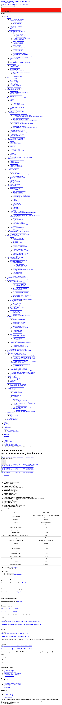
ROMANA (15, 567)
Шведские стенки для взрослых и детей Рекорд (25, 115)
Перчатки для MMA (15, 306)
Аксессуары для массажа (19, 276)
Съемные (12, 153)
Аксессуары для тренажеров (17, 228)
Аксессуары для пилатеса (19, 256)
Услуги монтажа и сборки (13, 351)
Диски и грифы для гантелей (20, 327)
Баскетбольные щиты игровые (23, 402)
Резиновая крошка (20, 285)
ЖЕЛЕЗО (9, 316)
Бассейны (12, 389)
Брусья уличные (17, 23)
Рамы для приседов (15, 181)
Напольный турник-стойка (17, 150)
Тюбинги (9, 414)
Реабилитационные (18, 192)
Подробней (24, 582)
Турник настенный (15, 147)
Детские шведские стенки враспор (22, 124)
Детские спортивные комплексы (15, 139)
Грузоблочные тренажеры (16, 170)
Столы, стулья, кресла (15, 143)
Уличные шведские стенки (14, 87)
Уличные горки (14, 60)
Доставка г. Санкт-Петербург (11, 674)
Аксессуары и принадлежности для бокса (20, 315)
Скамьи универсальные (16, 165)
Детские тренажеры (18, 365)
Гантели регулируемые (19, 326)
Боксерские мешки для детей (20, 297)
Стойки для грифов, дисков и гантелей (20, 342)
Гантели (12, 318)
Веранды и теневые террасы (17, 111)
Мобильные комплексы (16, 28)
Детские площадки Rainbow (20, 32)
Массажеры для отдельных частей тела (23, 269)
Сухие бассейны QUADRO (20, 368)
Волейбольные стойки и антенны (24, 407)
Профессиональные (15, 68)
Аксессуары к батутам (15, 85)
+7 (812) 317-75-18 (8, 694)
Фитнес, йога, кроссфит (13, 235)
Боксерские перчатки (15, 300)
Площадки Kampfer (18, 49)
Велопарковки (16, 103)
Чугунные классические (19, 337)
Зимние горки (10, 412)
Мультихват (13, 154)
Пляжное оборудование (16, 110)
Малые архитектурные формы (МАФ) (16, 97)
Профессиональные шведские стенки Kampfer (25, 120)
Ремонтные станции (18, 105)
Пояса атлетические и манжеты (18, 349)
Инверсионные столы (12, 230)
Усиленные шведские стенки (20, 119)
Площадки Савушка (18, 42)
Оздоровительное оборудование (15, 257)
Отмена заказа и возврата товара (12, 684)
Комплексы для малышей (19, 53)
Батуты (9, 77)
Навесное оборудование (16, 88)
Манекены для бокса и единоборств (22, 295)
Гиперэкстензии (14, 164)
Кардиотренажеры (11, 185)
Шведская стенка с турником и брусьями (20, 133)
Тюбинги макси (14, 415)
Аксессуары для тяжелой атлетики (19, 347)
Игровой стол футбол (15, 379)
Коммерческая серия (21, 37)
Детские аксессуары (15, 393)
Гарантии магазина (9, 670)
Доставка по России (9, 676)
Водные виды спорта (15, 395)
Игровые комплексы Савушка (20, 360)
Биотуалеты (13, 96)
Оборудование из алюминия (17, 19)
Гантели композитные (18, 323)
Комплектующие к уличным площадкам (20, 62)
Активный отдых (11, 388)
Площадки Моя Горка (18, 41)
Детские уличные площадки (14, 30)
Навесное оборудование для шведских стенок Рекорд (29, 116)
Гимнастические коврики (19, 254)
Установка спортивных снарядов (12, 673)
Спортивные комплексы (16, 20)
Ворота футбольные (21, 410)
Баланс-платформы (18, 242)
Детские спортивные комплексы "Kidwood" (24, 358)
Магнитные (16, 208)
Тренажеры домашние (12, 419)
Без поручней (16, 197)
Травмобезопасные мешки (22, 287)
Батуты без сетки (14, 81)
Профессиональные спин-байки (21, 224)
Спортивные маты (15, 311)
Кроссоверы (13, 180)
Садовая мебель (14, 142)
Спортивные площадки (16, 26)
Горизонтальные (17, 204)
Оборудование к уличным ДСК (21, 57)
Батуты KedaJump (14, 78)
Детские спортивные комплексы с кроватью (24, 361)
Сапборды (15, 396)
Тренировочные (14, 69)
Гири (11, 334)
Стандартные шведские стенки (21, 118)
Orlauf (14, 199)
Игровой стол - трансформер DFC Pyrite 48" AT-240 (15, 636)
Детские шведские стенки (16, 122)
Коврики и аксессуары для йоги (21, 253)
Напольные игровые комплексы (18, 354)
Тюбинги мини (14, 418)
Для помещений (14, 66)
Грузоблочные (16, 173)
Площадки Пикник (18, 50)
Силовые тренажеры (12, 169)
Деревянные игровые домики (20, 54)
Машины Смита (14, 178)
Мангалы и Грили (14, 93)
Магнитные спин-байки (19, 223)
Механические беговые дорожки (21, 196)
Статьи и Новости (8, 685)
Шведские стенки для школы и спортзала (17, 277)
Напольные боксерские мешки (21, 292)
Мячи (14, 73)
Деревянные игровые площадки (18, 31)
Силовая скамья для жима (16, 166)
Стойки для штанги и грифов (20, 346)
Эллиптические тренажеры (17, 211)
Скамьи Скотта (13, 161)
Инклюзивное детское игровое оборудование (24, 55)
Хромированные (17, 341)
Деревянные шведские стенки (17, 130)
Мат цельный (16, 312)
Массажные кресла (17, 268)
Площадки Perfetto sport (19, 47)
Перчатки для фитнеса (18, 239)
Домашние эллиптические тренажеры (22, 214)
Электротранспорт (15, 391)
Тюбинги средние (14, 416)
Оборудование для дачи (13, 89)
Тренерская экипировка (16, 310)
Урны (11, 100)
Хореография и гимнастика (14, 383)
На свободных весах (18, 176)
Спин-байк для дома (18, 222)
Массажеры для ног (21, 270)
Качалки (12, 141)
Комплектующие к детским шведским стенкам (25, 127)
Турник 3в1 (13, 146)
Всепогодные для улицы (16, 65)
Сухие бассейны (14, 366)
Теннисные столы (11, 64)
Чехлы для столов (17, 76)
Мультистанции (14, 172)
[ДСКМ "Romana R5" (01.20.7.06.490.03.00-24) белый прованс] (17, 457)
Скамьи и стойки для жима (17, 160)
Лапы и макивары (14, 308)
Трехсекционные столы (22, 266)
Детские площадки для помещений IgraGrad (24, 356)
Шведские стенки (11, 112)
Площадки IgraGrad (18, 43)
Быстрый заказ (17, 574)
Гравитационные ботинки (19, 238)
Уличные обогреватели (16, 95)
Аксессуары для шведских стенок (18, 138)
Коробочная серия (20, 35)
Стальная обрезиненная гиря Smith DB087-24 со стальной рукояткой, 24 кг (21, 624)
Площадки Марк (17, 45)
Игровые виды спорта (15, 397)
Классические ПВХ (21, 284)
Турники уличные (17, 22)
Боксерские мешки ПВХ (19, 283)
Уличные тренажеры (15, 24)
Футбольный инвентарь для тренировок (26, 411)
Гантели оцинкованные (19, 320)
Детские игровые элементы (17, 107)
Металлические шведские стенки (18, 114)
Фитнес (12, 237)
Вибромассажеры (14, 258)
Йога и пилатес (14, 251)
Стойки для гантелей (18, 345)
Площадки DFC (17, 46)
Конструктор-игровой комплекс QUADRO (24, 372)
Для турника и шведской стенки (21, 250)
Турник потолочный (15, 149)
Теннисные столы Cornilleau (17, 70)
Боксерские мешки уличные (20, 296)
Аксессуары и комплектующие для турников (21, 157)
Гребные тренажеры (15, 216)
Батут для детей (14, 83)
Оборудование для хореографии (18, 385)
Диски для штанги (17, 331)
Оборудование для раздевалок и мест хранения (19, 350)
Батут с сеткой (13, 80)
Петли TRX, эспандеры (19, 245)
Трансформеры (13, 377)
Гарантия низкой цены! (10, 672)
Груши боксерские (17, 289)
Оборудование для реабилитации (18, 260)
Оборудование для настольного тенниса (20, 72)
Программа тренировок (13, 431)
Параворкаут (13, 27)
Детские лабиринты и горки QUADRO (23, 370)
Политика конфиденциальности (12, 683)
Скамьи (12, 99)
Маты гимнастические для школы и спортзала (18, 279)
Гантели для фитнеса (18, 324)
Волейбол (15, 404)
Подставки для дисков (18, 343)
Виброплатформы (17, 272)
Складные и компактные (19, 191)
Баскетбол (15, 399)
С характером (16, 339)
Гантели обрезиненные (19, 319)
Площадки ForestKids (18, 39)
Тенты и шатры (14, 91)
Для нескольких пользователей (21, 174)
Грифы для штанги (17, 333)
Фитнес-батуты (14, 84)
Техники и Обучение (12, 430)
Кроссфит (12, 243)
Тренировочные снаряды (16, 281)
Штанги (12, 329)
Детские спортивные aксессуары (21, 364)
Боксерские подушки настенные (21, 293)
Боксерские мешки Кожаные (20, 288)
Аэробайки (15, 226)
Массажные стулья (17, 273)
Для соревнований (17, 338)
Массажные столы (17, 262)
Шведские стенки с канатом (17, 134)
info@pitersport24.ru (9, 695)
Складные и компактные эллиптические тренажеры (26, 215)
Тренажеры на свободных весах (18, 177)
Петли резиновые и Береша (20, 246)
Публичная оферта (9, 681)
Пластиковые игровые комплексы (19, 369)
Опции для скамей (14, 168)
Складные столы (20, 264)
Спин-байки (13, 220)
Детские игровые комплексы (17, 51)
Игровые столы (11, 376)
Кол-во (2, 574)
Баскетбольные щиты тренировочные (25, 403)
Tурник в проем (14, 155)
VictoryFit (12, 183)
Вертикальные (16, 203)
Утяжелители (16, 247)
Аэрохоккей (13, 380)
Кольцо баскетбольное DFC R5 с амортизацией (13, 611)
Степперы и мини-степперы (17, 227)
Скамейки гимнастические (17, 387)
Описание (6, 475)
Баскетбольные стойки (21, 400)
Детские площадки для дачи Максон (22, 38)
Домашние (15, 189)
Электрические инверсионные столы (19, 234)
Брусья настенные (14, 151)
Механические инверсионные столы (19, 231)
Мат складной (16, 314)
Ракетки (15, 74)
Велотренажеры (14, 201)
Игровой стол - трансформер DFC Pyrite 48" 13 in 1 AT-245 (16, 649)
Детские (15, 304)
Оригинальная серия (21, 34)
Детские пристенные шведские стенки (23, 123)
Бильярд (12, 381)
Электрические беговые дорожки (21, 195)
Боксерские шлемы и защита (17, 307)
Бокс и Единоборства (12, 280)
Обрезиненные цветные (19, 335)
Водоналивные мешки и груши (21, 291)
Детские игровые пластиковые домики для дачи (22, 374)
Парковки (12, 101)
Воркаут (9, 18)
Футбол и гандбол (17, 408)
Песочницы (13, 61)
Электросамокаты (17, 392)
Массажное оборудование (16, 261)
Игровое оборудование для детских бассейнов (22, 373)
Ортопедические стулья (19, 274)
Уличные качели (14, 58)
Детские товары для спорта (17, 362)
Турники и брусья (11, 145)
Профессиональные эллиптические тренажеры (25, 212)
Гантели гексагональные (19, 322)
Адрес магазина (8, 697)
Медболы (15, 241)
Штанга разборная (17, 330)
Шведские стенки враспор (16, 131)
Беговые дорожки (14, 188)
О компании (7, 687)
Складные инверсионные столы (18, 233)
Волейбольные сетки (21, 406)
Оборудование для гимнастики (18, 384)
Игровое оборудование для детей (15, 353)
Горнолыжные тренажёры (16, 187)
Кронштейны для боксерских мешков (22, 299)
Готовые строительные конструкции (19, 92)
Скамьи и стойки (11, 158)
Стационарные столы (21, 265)
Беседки (12, 108)
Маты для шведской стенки (20, 126)
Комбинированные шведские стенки (19, 128)
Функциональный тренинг (20, 249)
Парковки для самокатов (19, 104)
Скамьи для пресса (14, 162)
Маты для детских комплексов (17, 137)
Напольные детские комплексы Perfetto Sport (24, 357)
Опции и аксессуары (15, 184)
